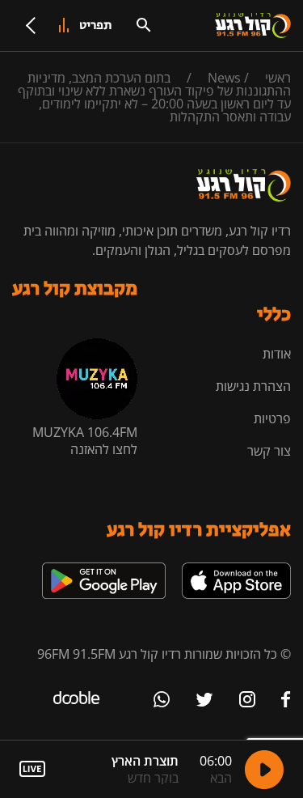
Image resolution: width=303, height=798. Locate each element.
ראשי (278, 78)
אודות (277, 354)
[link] (236, 569)
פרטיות (272, 418)
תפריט (95, 25)
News (224, 78)
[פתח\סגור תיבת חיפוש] (144, 25)
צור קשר (269, 451)
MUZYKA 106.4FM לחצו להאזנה (84, 440)
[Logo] (253, 26)
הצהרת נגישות (253, 386)
